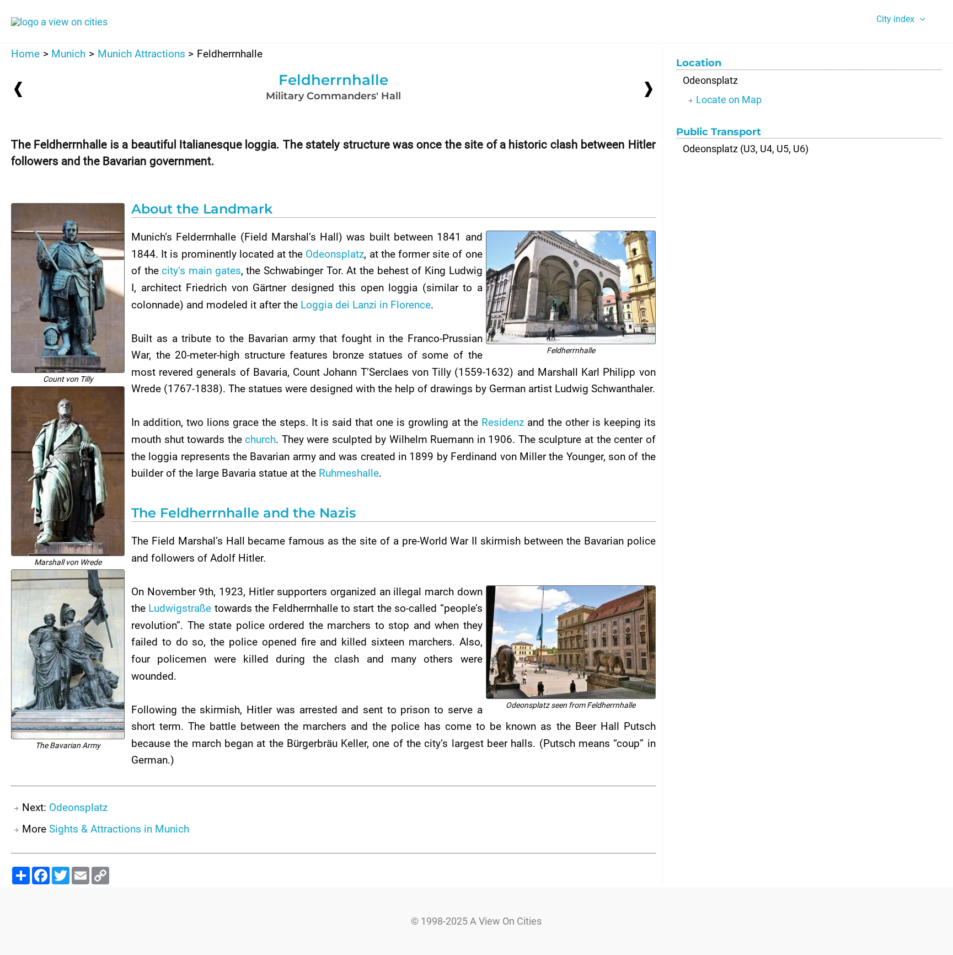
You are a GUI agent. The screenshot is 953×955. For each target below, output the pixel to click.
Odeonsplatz (335, 254)
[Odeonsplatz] (648, 88)
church (260, 439)
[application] (919, 19)
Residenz (502, 422)
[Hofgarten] (18, 89)
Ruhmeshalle (349, 473)
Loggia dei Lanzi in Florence (366, 304)
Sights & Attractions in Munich (119, 829)
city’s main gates (201, 270)
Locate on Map (729, 99)
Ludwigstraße (179, 608)
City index (895, 19)
